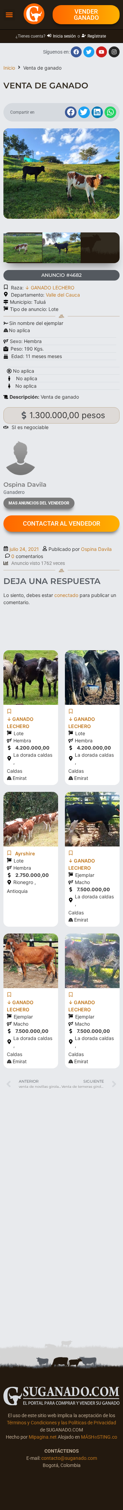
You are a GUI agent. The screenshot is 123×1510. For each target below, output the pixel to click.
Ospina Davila (96, 549)
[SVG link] (61, 1396)
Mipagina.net (43, 1437)
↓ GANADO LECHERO (49, 287)
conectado (66, 595)
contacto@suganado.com (69, 1458)
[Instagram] (114, 51)
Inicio (9, 68)
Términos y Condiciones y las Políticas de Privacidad (61, 1422)
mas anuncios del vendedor (39, 503)
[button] (9, 14)
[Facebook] (76, 51)
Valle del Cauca (63, 295)
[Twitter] (88, 51)
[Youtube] (101, 51)
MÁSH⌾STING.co (99, 1437)
